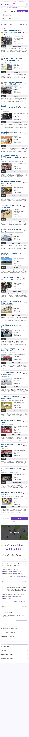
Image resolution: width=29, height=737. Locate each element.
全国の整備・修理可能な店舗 (12, 7)
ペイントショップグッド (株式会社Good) (18, 576)
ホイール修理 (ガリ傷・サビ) (11, 18)
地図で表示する (23, 24)
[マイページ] (27, 4)
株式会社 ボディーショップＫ (20, 601)
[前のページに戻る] (2, 11)
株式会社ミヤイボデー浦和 (21, 620)
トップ (2, 7)
